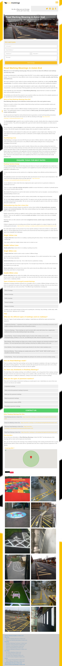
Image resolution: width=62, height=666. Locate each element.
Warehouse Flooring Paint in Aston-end (15, 659)
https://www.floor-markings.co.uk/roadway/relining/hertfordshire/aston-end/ (39, 432)
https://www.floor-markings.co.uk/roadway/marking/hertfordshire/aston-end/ (39, 422)
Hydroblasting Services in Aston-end (13, 662)
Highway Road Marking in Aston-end (14, 647)
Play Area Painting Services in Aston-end (15, 638)
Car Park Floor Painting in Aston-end (14, 655)
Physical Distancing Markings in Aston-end (15, 664)
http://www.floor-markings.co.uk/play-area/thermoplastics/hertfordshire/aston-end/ (36, 226)
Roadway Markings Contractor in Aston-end (16, 643)
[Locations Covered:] (4, 2)
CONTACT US (31, 410)
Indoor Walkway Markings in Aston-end (15, 661)
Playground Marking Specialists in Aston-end (16, 640)
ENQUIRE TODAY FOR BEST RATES (31, 160)
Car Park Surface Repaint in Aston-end (15, 656)
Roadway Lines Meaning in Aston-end (15, 646)
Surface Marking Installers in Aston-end (14, 635)
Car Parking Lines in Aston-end (13, 653)
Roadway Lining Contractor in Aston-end (15, 644)
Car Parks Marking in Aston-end (13, 652)
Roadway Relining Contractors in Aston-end (16, 649)
